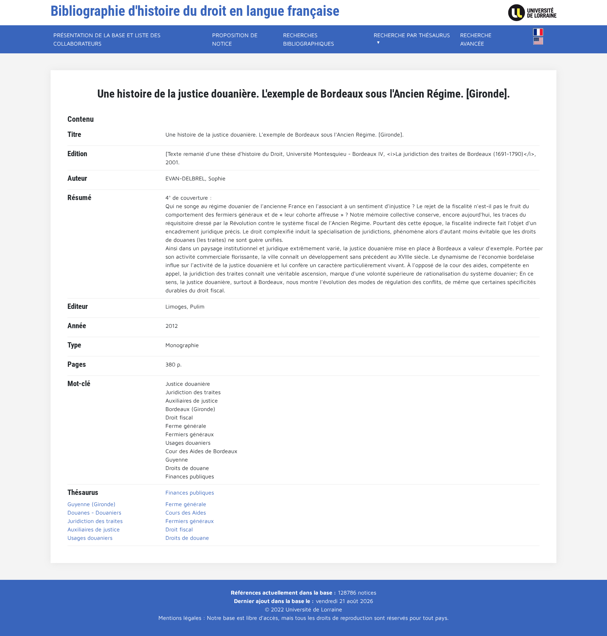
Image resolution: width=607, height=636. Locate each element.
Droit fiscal (179, 529)
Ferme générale (185, 504)
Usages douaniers (89, 538)
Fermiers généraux (189, 521)
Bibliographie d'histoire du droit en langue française (195, 11)
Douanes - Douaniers (94, 512)
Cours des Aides (185, 512)
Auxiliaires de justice (93, 529)
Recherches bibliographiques (308, 39)
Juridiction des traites (95, 521)
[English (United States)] (538, 41)
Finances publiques (189, 492)
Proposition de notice (234, 39)
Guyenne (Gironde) (91, 504)
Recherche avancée (475, 39)
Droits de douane (187, 538)
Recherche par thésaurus (412, 35)
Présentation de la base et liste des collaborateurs (107, 39)
